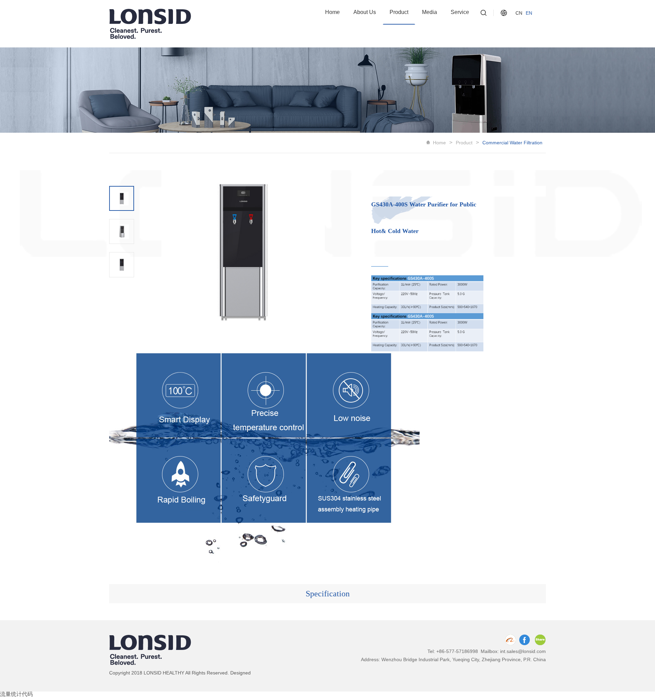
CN (518, 13)
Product (399, 12)
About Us (364, 12)
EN (529, 13)
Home (332, 12)
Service (460, 12)
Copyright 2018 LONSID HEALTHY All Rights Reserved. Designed (180, 673)
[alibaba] (510, 640)
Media (429, 12)
